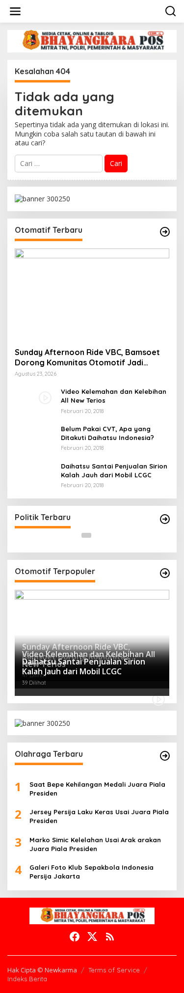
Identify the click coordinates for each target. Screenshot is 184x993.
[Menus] (15, 11)
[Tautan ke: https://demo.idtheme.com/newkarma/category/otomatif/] (165, 232)
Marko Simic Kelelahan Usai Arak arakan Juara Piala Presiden (95, 844)
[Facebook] (74, 936)
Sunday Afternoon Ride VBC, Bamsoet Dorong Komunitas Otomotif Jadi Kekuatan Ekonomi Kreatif (87, 357)
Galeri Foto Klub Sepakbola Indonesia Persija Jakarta (91, 871)
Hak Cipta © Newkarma (42, 969)
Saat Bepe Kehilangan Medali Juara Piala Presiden (97, 788)
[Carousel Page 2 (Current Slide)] (98, 535)
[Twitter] (92, 936)
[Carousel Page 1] (86, 535)
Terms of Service (114, 970)
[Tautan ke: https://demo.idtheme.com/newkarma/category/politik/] (165, 519)
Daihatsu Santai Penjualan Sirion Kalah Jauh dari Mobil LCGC (114, 470)
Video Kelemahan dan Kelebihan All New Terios (113, 395)
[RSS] (110, 936)
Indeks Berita (27, 979)
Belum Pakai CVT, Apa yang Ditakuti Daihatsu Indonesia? (107, 433)
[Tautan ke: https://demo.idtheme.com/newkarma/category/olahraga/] (165, 756)
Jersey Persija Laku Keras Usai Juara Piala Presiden (99, 816)
